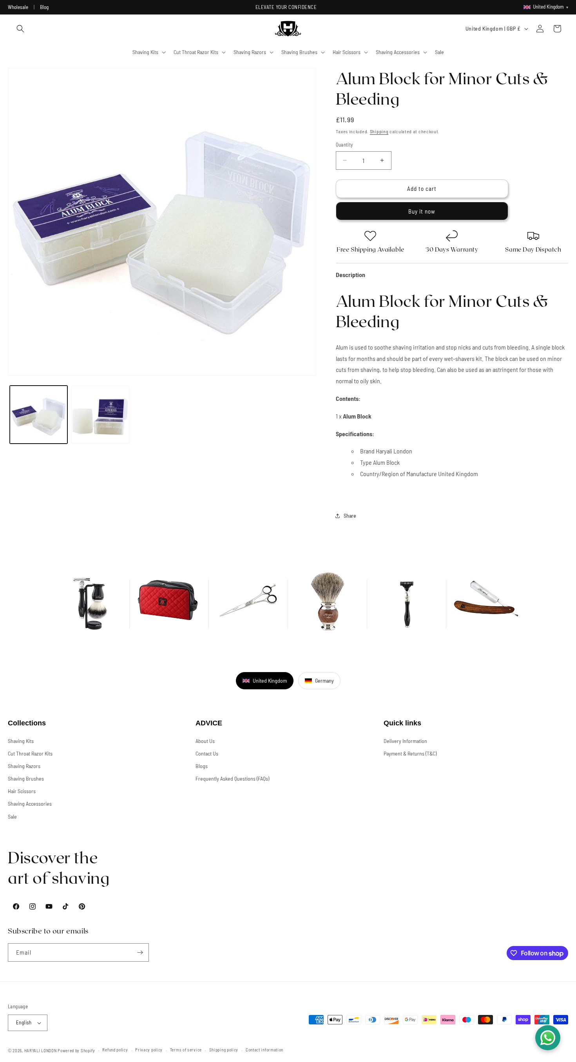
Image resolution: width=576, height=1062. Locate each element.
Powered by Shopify (76, 1050)
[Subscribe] (140, 952)
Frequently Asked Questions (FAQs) (232, 778)
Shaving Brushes (26, 778)
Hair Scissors (22, 791)
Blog (44, 7)
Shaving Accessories (30, 803)
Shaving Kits (21, 741)
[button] (20, 28)
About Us (205, 741)
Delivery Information (405, 741)
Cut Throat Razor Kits (30, 753)
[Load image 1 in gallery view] (38, 414)
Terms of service (186, 1049)
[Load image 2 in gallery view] (100, 414)
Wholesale (18, 7)
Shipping (379, 131)
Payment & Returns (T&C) (410, 753)
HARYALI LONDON (40, 1050)
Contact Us (207, 753)
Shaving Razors (24, 766)
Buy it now (421, 211)
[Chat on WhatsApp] (547, 1037)
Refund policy (115, 1049)
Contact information (264, 1049)
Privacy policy (149, 1049)
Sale (12, 816)
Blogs (202, 766)
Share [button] (350, 515)
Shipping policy (224, 1049)
